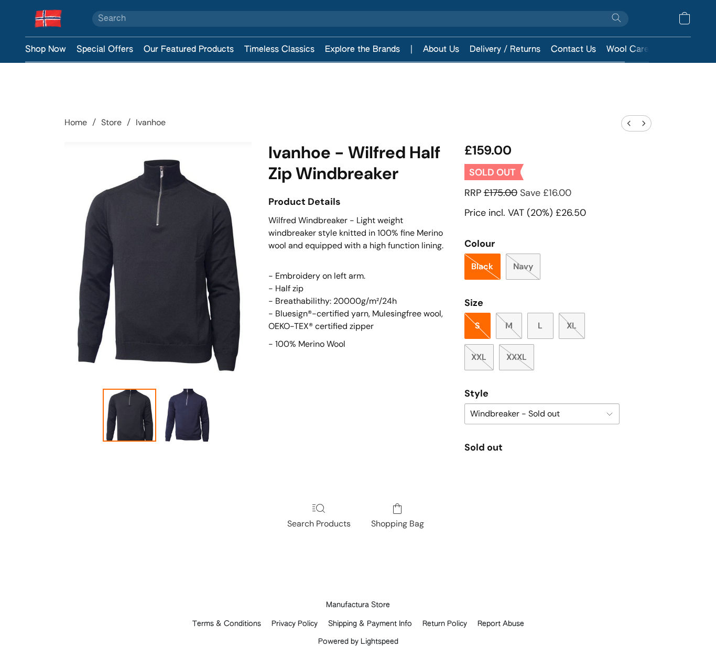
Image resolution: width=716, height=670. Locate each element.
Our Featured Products (189, 50)
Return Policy (444, 624)
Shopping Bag (397, 523)
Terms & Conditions (226, 624)
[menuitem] (629, 123)
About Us (441, 50)
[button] (48, 18)
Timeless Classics (279, 50)
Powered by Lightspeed (358, 641)
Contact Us (573, 50)
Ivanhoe (151, 122)
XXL (478, 357)
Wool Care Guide (640, 50)
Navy (523, 266)
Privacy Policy (295, 624)
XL (572, 325)
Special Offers (105, 50)
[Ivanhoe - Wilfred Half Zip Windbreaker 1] (187, 415)
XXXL (516, 357)
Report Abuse (501, 624)
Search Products (319, 523)
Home (75, 122)
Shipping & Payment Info (370, 624)
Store (111, 122)
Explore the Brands (362, 50)
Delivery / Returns (505, 50)
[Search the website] (616, 17)
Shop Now (45, 50)
